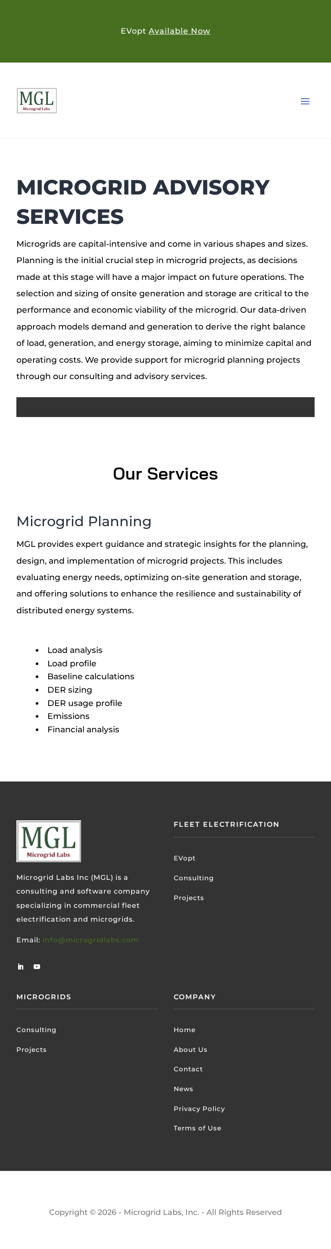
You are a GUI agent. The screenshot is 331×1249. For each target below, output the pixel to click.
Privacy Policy (199, 1109)
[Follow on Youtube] (36, 966)
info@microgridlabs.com (91, 940)
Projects (189, 898)
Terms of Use (198, 1128)
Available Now (179, 31)
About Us (191, 1049)
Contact (188, 1069)
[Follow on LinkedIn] (20, 966)
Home (185, 1030)
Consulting (194, 878)
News (184, 1089)
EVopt (185, 858)
